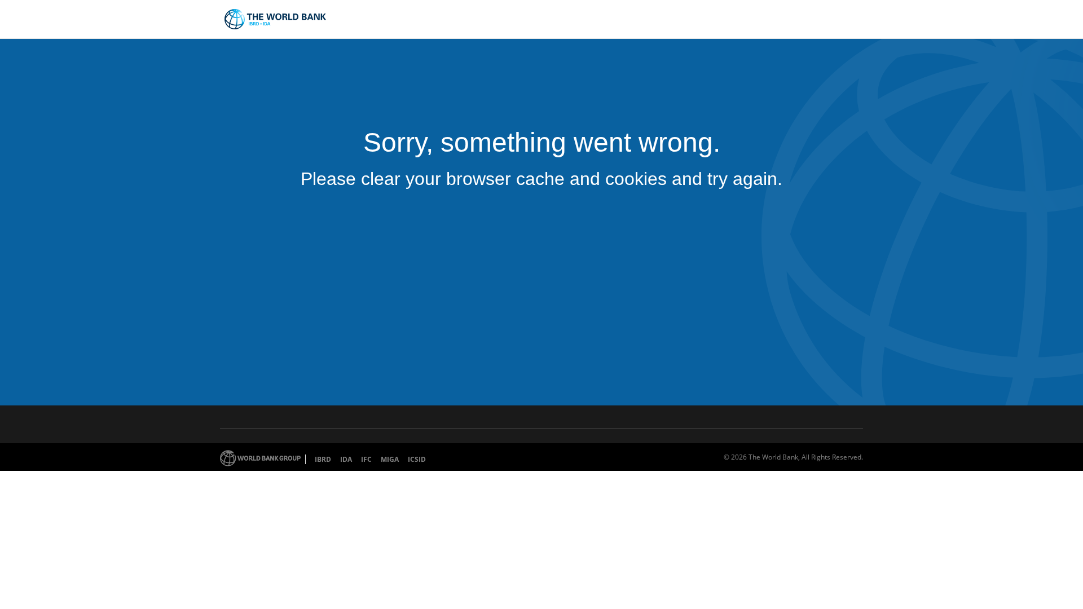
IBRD (323, 459)
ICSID (417, 459)
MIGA (390, 459)
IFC (366, 459)
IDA (346, 459)
